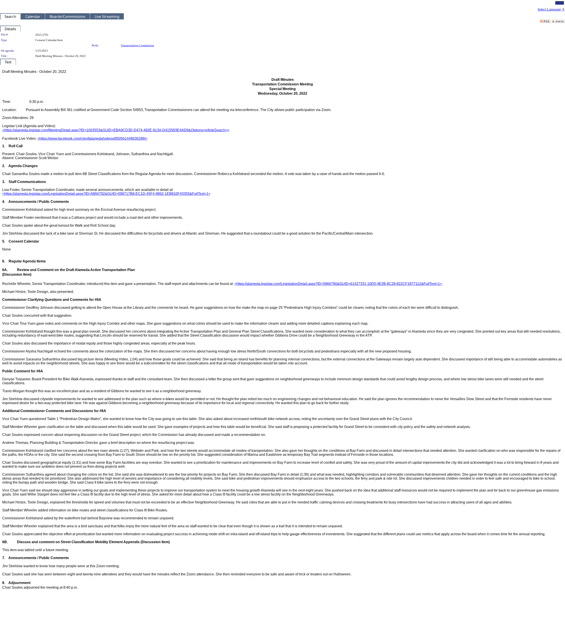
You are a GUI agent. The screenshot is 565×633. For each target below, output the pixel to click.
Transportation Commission (137, 45)
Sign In (559, 2)
